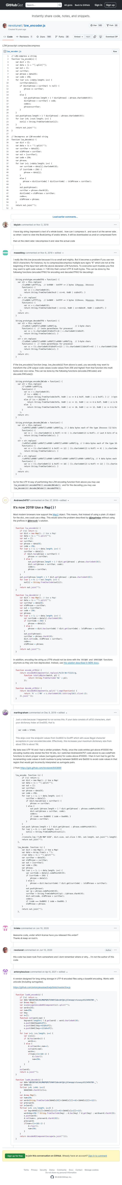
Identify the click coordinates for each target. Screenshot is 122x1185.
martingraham (21, 712)
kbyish (17, 224)
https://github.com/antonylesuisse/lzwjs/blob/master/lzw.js (41, 987)
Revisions (26, 36)
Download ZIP (112, 37)
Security (43, 1170)
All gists (68, 5)
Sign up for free (15, 1156)
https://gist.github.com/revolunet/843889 (40, 767)
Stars (45, 36)
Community (62, 1170)
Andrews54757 (21, 500)
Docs (71, 1170)
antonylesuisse (21, 971)
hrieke (17, 928)
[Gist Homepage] (14, 5)
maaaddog (19, 252)
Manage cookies (91, 1170)
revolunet (15, 25)
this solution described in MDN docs (81, 662)
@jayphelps (95, 517)
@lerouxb (33, 520)
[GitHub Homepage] (52, 1177)
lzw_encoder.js (34, 25)
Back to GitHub (82, 5)
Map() (55, 514)
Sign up (110, 4)
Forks (63, 36)
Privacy (34, 1170)
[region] (61, 132)
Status (52, 1170)
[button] (94, 37)
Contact (79, 1170)
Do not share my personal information (61, 1172)
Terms (26, 1170)
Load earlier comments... (65, 216)
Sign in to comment (97, 1155)
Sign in (98, 4)
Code (9, 36)
